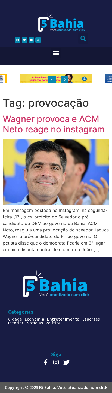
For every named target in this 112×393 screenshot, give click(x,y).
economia (35, 319)
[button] (56, 53)
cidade (15, 319)
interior (16, 323)
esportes (91, 319)
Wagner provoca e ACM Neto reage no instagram (54, 124)
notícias (34, 323)
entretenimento (63, 319)
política (53, 323)
